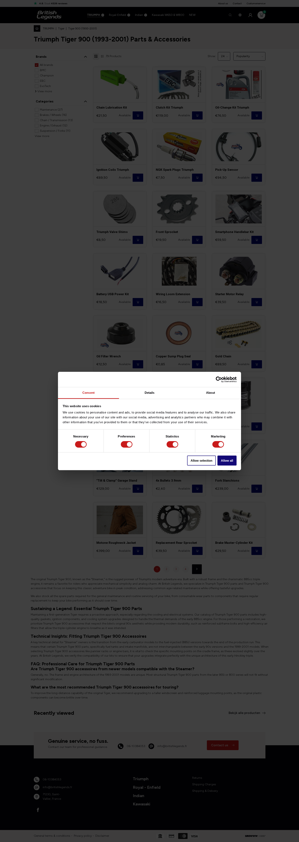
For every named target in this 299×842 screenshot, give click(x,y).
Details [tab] (150, 392)
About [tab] (210, 392)
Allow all (227, 460)
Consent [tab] (88, 392)
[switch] (126, 444)
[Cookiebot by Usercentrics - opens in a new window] (219, 379)
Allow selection (201, 460)
